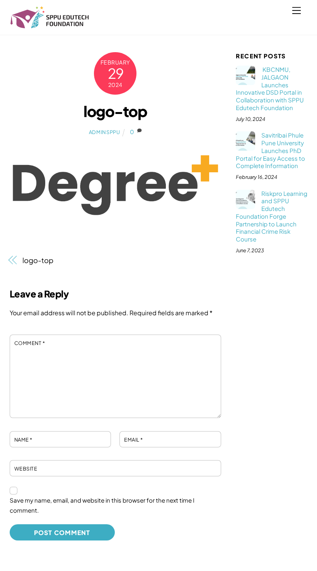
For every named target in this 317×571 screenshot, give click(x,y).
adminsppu (104, 132)
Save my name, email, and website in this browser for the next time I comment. (102, 505)
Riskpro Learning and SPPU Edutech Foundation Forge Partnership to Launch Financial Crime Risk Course (271, 216)
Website (25, 469)
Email (133, 440)
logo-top (115, 111)
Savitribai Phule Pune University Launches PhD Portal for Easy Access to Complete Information (270, 150)
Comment (29, 343)
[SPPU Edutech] (50, 25)
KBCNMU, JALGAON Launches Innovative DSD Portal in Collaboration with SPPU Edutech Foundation (270, 88)
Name (23, 440)
